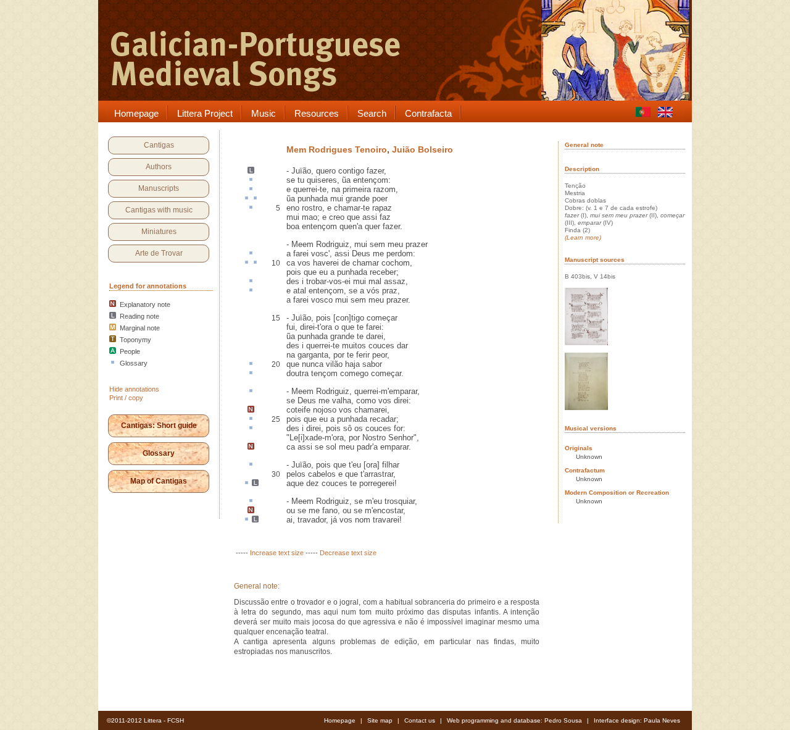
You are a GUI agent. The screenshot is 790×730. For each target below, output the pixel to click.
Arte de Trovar (159, 253)
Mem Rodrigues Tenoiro (336, 149)
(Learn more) (583, 237)
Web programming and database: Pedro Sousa (514, 720)
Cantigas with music (159, 210)
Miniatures (159, 231)
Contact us (419, 720)
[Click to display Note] (250, 410)
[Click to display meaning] (250, 180)
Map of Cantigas (158, 481)
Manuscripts (158, 188)
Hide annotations (134, 389)
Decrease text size (348, 552)
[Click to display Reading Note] (250, 171)
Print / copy (126, 397)
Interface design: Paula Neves (637, 720)
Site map (380, 720)
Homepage (340, 720)
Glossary (159, 453)
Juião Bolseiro (422, 149)
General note (584, 144)
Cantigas (159, 145)
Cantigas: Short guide (159, 425)
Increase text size (277, 552)
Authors (159, 166)
